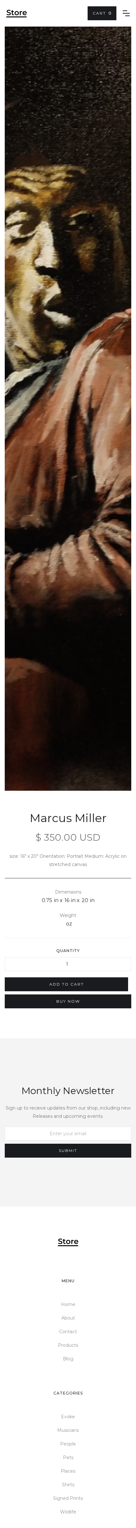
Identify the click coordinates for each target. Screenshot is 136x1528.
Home (68, 1304)
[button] (102, 13)
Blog (68, 1359)
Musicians (68, 1430)
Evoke (68, 1417)
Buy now (68, 1001)
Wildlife (68, 1512)
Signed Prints (68, 1498)
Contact (68, 1331)
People (68, 1444)
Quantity (68, 950)
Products (68, 1345)
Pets (68, 1457)
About (68, 1318)
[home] (16, 13)
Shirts (68, 1485)
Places (68, 1471)
